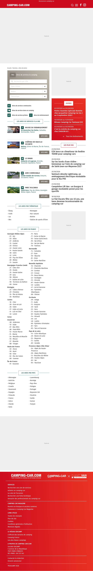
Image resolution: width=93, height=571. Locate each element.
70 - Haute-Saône (16, 272)
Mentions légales (14, 527)
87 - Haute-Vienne (37, 283)
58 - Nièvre (14, 277)
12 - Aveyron (35, 304)
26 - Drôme (14, 246)
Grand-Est (11, 320)
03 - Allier (13, 239)
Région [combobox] (13, 91)
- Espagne (11, 392)
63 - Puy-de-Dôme (16, 258)
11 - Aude (34, 302)
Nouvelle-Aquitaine (36, 264)
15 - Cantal (13, 243)
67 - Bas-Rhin (14, 327)
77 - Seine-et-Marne (38, 236)
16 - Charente (36, 266)
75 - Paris (34, 234)
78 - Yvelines (35, 246)
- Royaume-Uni (34, 392)
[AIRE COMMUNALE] (13, 175)
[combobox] (30, 81)
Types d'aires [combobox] (15, 86)
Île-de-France (12, 361)
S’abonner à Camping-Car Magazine (20, 509)
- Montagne (33, 211)
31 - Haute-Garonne (38, 312)
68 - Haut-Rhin (15, 329)
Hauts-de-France (13, 347)
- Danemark (11, 389)
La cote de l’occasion (15, 493)
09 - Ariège (35, 300)
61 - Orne (34, 258)
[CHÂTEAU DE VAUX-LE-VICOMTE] (13, 145)
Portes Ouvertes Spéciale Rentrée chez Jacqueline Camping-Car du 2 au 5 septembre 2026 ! (68, 113)
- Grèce (10, 401)
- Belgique (11, 383)
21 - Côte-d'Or (15, 268)
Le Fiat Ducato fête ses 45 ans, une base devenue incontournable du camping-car (68, 201)
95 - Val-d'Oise (36, 241)
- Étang (9, 211)
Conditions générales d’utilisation (20, 524)
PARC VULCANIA (31, 188)
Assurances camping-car (46, 1)
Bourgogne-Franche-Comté (17, 265)
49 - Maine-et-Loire (38, 336)
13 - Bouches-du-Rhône (39, 356)
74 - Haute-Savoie (16, 250)
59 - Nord (13, 351)
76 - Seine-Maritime (38, 261)
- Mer (9, 220)
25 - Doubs (13, 270)
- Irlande (10, 404)
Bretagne (10, 287)
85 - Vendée (35, 343)
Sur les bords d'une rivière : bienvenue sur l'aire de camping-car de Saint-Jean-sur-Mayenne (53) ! (68, 164)
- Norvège (32, 380)
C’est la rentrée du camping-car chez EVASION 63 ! (67, 130)
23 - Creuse (35, 273)
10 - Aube (13, 325)
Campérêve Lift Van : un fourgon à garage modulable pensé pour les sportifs (67, 189)
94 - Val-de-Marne (37, 243)
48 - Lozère (35, 321)
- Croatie (10, 386)
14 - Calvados (36, 251)
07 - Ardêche (14, 241)
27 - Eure (34, 253)
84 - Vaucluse (36, 363)
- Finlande (11, 395)
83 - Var (34, 360)
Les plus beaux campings (17, 540)
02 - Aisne (13, 349)
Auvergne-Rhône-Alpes (15, 234)
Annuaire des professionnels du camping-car (24, 499)
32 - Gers (34, 309)
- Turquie (32, 404)
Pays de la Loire (34, 331)
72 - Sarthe (35, 341)
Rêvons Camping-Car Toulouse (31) (68, 122)
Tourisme (15, 68)
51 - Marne (13, 334)
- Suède (32, 398)
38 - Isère (13, 253)
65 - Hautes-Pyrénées (39, 314)
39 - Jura (13, 275)
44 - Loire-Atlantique (38, 334)
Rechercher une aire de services (19, 488)
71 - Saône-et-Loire (16, 280)
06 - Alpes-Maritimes (38, 353)
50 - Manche (35, 256)
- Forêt (9, 214)
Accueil (9, 68)
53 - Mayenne (36, 338)
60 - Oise (13, 354)
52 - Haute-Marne (16, 332)
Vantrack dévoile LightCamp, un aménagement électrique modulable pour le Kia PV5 (69, 176)
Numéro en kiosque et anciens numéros (22, 507)
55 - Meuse (14, 339)
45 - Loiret (13, 314)
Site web (44, 136)
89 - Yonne (13, 284)
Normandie (33, 249)
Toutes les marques (15, 516)
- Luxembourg (34, 377)
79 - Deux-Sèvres (37, 275)
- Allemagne (11, 377)
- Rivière (32, 217)
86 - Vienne (35, 294)
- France (10, 398)
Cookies (10, 521)
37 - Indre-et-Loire (16, 309)
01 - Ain (12, 236)
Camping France (13, 538)
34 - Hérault (35, 316)
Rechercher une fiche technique (19, 496)
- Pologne (32, 386)
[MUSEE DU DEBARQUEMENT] (13, 129)
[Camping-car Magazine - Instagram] (84, 5)
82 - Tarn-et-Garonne (38, 328)
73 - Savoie (14, 262)
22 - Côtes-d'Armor (16, 290)
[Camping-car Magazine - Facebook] (80, 5)
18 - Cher (13, 302)
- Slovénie (32, 395)
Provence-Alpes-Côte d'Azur (39, 346)
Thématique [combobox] (15, 96)
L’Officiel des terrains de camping (20, 535)
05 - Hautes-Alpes (37, 358)
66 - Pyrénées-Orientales (40, 323)
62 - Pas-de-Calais (16, 356)
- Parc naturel (34, 214)
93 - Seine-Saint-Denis (39, 239)
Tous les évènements (74, 136)
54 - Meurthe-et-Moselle (18, 337)
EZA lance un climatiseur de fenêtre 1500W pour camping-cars (68, 152)
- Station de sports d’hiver (38, 220)
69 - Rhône (13, 260)
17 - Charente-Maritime (39, 268)
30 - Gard (34, 307)
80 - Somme (14, 358)
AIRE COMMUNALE (32, 173)
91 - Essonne (14, 364)
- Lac (9, 217)
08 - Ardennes (15, 322)
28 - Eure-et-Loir (16, 304)
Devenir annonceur (14, 561)
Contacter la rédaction (16, 558)
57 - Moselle (14, 341)
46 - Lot (34, 319)
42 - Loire (13, 255)
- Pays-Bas (33, 383)
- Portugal (32, 389)
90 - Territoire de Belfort (18, 282)
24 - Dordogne (36, 278)
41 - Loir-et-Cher (15, 312)
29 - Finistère (14, 292)
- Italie (9, 407)
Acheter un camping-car (16, 491)
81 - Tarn (34, 326)
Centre (9, 300)
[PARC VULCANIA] (13, 189)
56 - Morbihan (15, 297)
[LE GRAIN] (13, 160)
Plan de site (12, 519)
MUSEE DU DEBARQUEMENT (36, 127)
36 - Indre (13, 307)
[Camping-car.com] (18, 5)
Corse (9, 317)
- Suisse (32, 401)
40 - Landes (35, 285)
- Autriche (11, 380)
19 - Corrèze (35, 271)
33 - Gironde (35, 280)
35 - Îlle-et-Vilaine (16, 294)
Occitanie (32, 297)
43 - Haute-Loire (16, 248)
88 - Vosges (14, 344)
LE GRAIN (29, 158)
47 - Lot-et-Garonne (38, 287)
